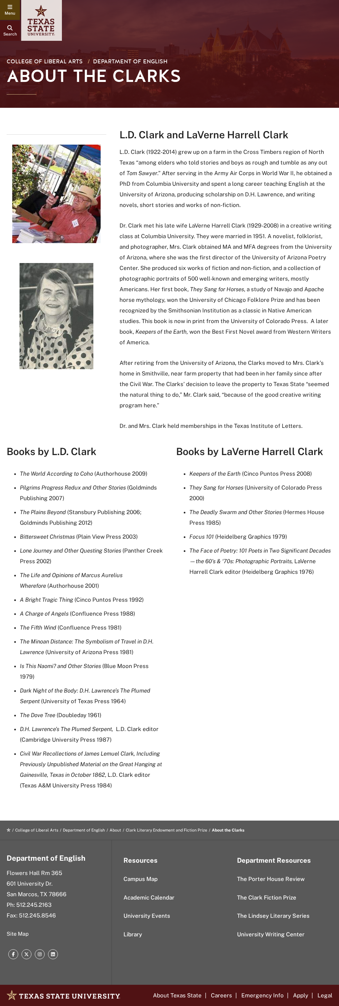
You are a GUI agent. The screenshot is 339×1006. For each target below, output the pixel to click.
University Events (146, 915)
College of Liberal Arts (45, 61)
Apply (300, 995)
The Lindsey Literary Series (273, 915)
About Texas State (177, 995)
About (115, 830)
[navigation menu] (10, 10)
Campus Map (140, 879)
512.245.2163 (34, 905)
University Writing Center (271, 934)
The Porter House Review (271, 879)
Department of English (130, 61)
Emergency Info (262, 995)
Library (132, 934)
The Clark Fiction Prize (266, 897)
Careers (221, 995)
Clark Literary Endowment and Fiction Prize (166, 830)
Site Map (18, 934)
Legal (324, 995)
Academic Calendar (148, 897)
